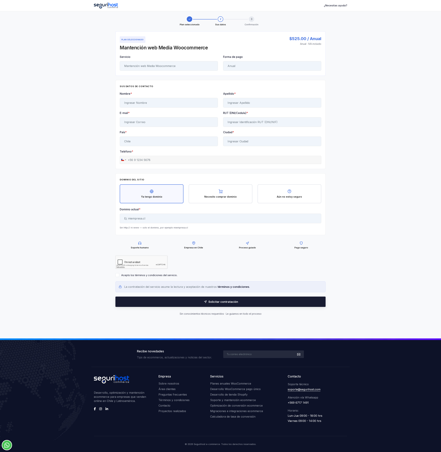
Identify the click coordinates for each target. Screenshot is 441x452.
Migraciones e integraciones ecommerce (236, 411)
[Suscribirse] (298, 354)
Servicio (125, 57)
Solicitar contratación (223, 301)
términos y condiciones (233, 286)
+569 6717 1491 (298, 402)
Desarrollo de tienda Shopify (229, 394)
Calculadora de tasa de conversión (232, 416)
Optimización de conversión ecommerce (236, 405)
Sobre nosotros (168, 383)
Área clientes (167, 389)
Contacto (164, 405)
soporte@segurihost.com (304, 389)
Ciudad (228, 132)
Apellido (229, 93)
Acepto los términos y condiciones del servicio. (149, 275)
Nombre (126, 93)
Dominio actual (130, 209)
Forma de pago (233, 57)
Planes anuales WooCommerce (230, 383)
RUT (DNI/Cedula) (235, 113)
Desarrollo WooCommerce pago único (235, 389)
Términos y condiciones (173, 400)
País (123, 132)
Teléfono (126, 151)
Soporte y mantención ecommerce (233, 400)
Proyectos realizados (172, 411)
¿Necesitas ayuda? (335, 5)
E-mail (125, 113)
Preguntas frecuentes (172, 394)
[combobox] (126, 160)
